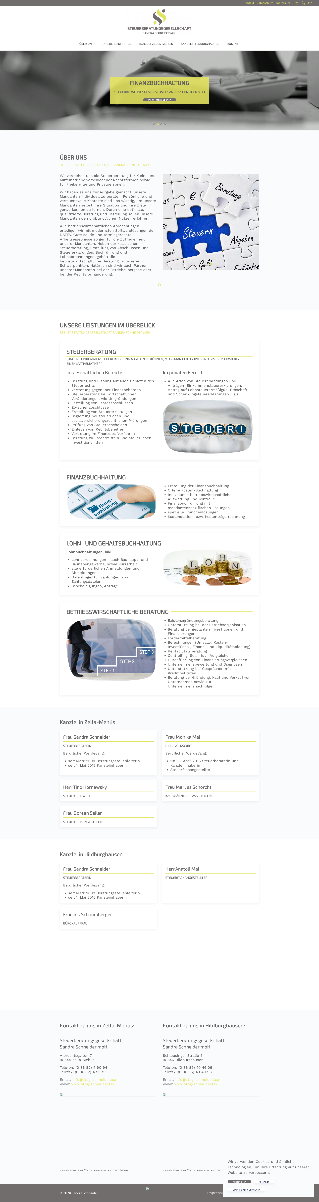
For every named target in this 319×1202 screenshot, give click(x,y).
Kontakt (249, 2)
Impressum (282, 2)
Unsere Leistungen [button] (116, 43)
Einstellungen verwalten (246, 1189)
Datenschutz (265, 2)
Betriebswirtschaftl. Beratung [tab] (165, 124)
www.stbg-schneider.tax (92, 1084)
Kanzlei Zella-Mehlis (156, 43)
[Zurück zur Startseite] (159, 21)
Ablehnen (264, 1181)
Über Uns (86, 43)
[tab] (208, 264)
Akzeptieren (239, 1181)
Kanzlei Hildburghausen (200, 43)
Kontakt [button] (233, 43)
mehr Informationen (159, 99)
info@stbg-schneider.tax (94, 1080)
